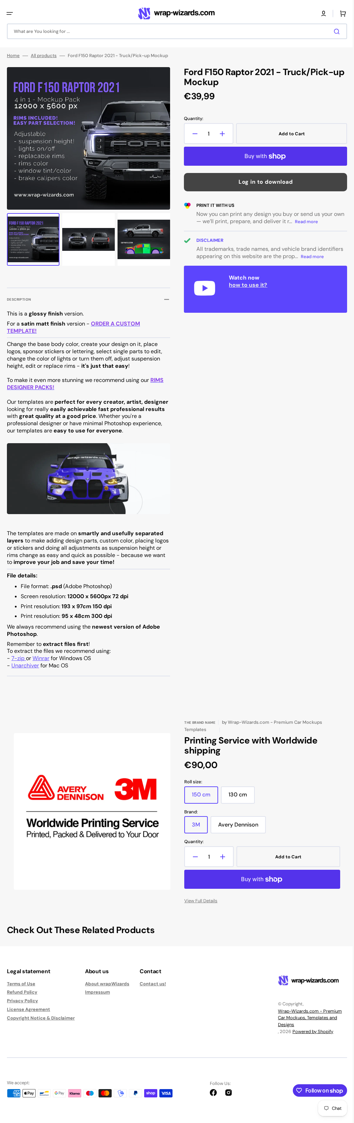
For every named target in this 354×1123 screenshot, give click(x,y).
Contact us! (153, 990)
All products (44, 55)
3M (197, 833)
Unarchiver (25, 671)
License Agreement (28, 1016)
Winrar (40, 664)
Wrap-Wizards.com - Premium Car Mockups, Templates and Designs (305, 1023)
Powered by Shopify (307, 1038)
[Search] (333, 31)
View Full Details (198, 907)
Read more (315, 222)
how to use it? (245, 285)
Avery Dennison (239, 833)
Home (13, 55)
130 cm (239, 803)
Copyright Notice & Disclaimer (41, 1024)
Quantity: (191, 118)
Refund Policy (22, 998)
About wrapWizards (107, 990)
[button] (9, 13)
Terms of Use (21, 990)
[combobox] (174, 31)
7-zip (18, 664)
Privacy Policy (22, 1007)
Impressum (97, 998)
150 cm (202, 803)
